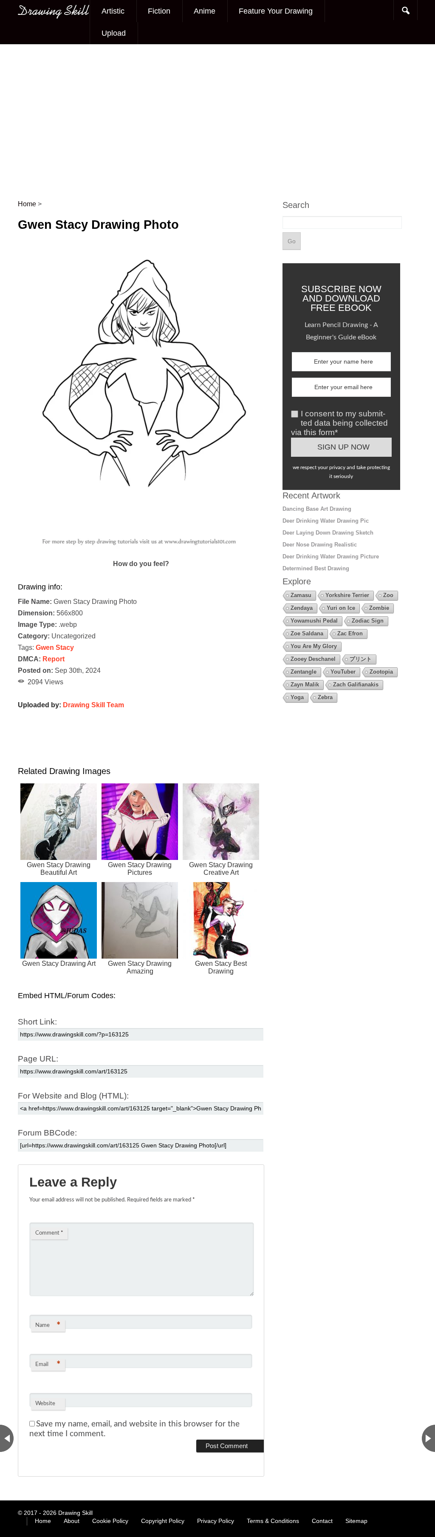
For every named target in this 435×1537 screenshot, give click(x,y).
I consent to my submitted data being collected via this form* (339, 423)
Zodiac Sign (368, 621)
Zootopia (381, 672)
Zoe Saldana (307, 633)
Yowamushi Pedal (314, 621)
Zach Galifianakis (356, 684)
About (71, 1520)
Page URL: (38, 1058)
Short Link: (37, 1021)
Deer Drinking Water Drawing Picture (330, 556)
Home (43, 1520)
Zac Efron (350, 633)
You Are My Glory (314, 646)
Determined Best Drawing (315, 568)
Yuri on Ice (341, 608)
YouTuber (343, 672)
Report (53, 659)
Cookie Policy (110, 1520)
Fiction (159, 11)
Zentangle (303, 672)
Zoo (388, 595)
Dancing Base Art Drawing (316, 509)
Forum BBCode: (47, 1132)
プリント (361, 659)
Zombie (379, 608)
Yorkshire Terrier (347, 595)
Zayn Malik (305, 684)
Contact (322, 1520)
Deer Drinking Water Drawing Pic (325, 521)
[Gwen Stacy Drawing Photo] (141, 552)
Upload (114, 33)
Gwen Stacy (55, 647)
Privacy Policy (215, 1520)
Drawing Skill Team (93, 705)
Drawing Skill (75, 1512)
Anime (204, 11)
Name (47, 1325)
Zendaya (302, 608)
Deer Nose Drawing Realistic (319, 544)
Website (45, 1403)
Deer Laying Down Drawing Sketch (327, 532)
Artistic (113, 11)
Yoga (297, 697)
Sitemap (356, 1520)
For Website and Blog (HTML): (73, 1095)
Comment (49, 1233)
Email (47, 1364)
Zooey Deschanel (313, 659)
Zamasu (301, 595)
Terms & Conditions (273, 1520)
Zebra (325, 697)
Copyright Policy (162, 1520)
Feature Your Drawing (276, 11)
